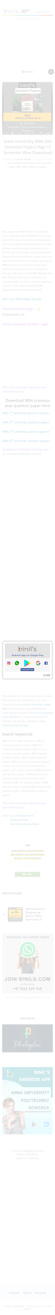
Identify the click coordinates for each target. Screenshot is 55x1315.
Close (46, 675)
